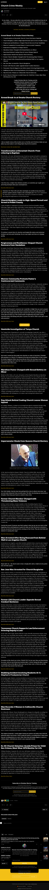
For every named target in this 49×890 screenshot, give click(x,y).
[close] (37, 844)
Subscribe (40, 2)
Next (44, 809)
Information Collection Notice (24, 867)
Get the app (29, 886)
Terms (29, 884)
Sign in (45, 2)
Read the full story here (7, 188)
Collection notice (34, 884)
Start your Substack (22, 886)
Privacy (26, 884)
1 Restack (16, 800)
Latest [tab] (6, 834)
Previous (6, 809)
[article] (24, 841)
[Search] (46, 834)
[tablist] (6, 818)
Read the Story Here (6, 776)
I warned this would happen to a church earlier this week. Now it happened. (17, 841)
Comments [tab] (4, 818)
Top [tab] (2, 834)
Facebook (21, 29)
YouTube (16, 29)
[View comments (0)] (7, 15)
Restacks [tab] (9, 818)
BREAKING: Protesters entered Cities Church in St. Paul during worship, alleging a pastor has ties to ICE (20, 838)
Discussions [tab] (10, 834)
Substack (19, 888)
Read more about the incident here (10, 147)
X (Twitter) (26, 29)
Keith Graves (6, 10)
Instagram (32, 29)
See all (3, 863)
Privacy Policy (34, 867)
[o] (46, 840)
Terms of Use (30, 866)
